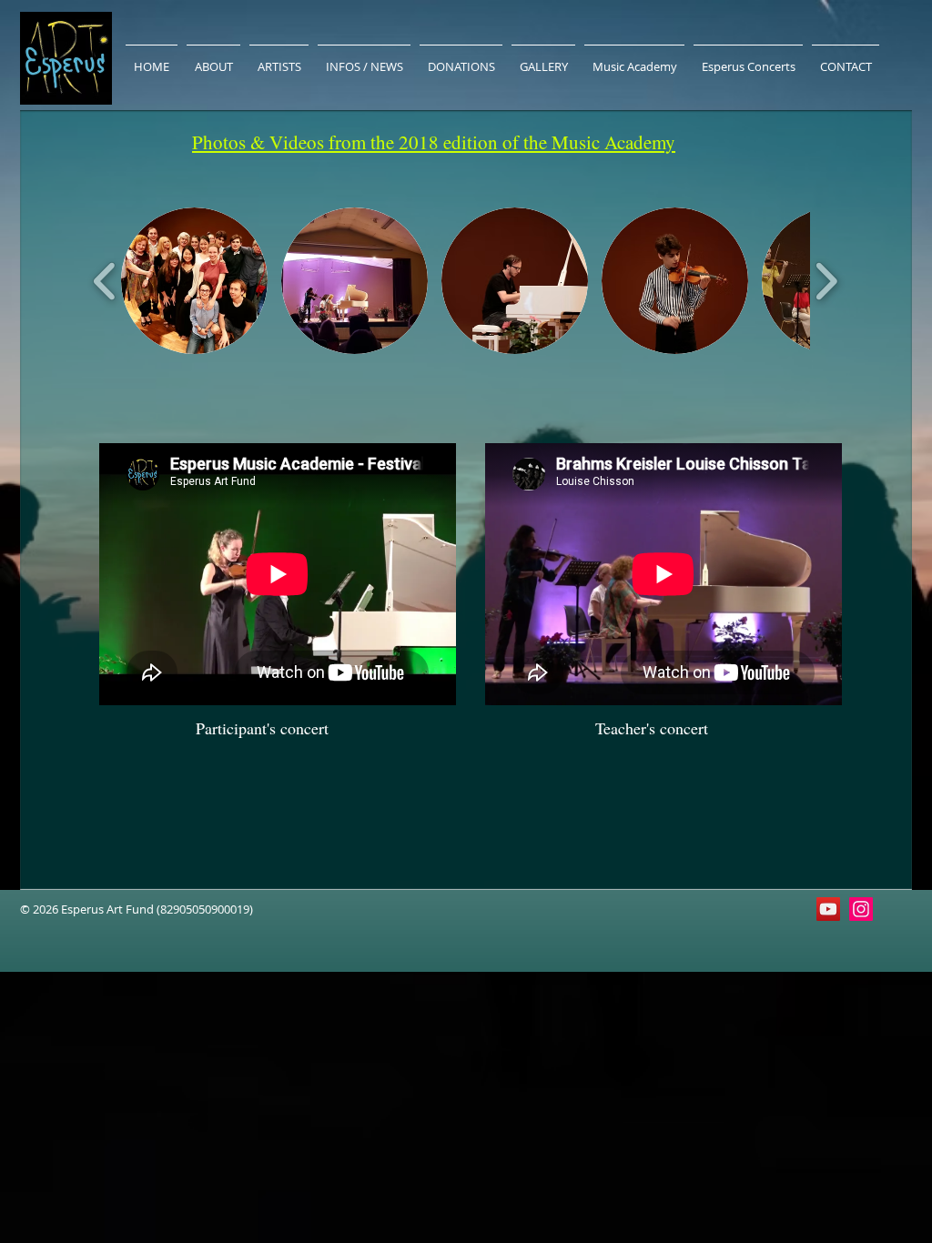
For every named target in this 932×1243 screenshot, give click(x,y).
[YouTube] (828, 909)
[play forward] (825, 281)
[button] (194, 280)
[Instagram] (861, 909)
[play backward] (105, 281)
